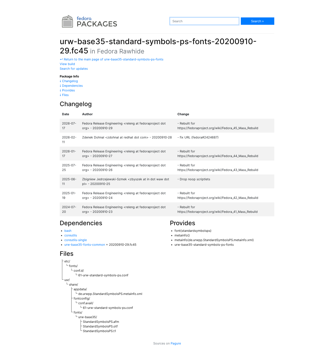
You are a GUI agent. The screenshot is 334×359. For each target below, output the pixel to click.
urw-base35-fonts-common (84, 244)
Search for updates (74, 68)
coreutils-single (75, 240)
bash (67, 231)
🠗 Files (64, 95)
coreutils (70, 235)
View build (67, 64)
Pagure (176, 343)
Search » (257, 21)
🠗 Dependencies (71, 86)
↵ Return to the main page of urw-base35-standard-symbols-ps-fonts (111, 59)
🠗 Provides (67, 90)
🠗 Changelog (69, 81)
